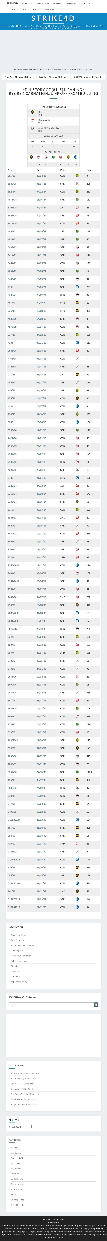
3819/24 (12, 223)
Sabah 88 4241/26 (18, 1099)
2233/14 (12, 485)
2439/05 (12, 692)
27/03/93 (41, 819)
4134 (10, 406)
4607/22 (12, 271)
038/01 (11, 748)
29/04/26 (41, 175)
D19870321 (14, 899)
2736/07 (12, 668)
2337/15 (12, 454)
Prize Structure (17, 940)
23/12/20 (41, 302)
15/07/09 (41, 621)
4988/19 (12, 318)
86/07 (11, 652)
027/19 (11, 334)
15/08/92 (41, 835)
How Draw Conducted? (21, 955)
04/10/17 (41, 390)
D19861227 (14, 907)
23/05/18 (41, 374)
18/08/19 (41, 310)
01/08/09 (41, 613)
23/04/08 (41, 636)
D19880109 (14, 883)
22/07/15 (41, 454)
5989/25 (12, 183)
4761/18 (12, 358)
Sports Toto (86, 3)
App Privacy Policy (19, 981)
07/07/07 (41, 652)
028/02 (11, 732)
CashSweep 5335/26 (19, 1094)
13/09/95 (41, 795)
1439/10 (12, 597)
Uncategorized (17, 1199)
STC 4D (36, 10)
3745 (10, 477)
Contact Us (16, 976)
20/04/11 (41, 581)
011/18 (11, 374)
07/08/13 (41, 517)
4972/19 (12, 326)
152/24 (11, 191)
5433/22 (12, 279)
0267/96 (12, 772)
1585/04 (12, 708)
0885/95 (12, 787)
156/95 (11, 780)
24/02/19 (41, 334)
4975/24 (12, 199)
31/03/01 (41, 748)
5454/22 (12, 263)
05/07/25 (41, 183)
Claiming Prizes (18, 950)
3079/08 (12, 628)
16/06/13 (41, 525)
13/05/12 (41, 549)
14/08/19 (41, 318)
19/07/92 (41, 843)
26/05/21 (41, 287)
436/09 (11, 605)
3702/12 (12, 549)
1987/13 (12, 517)
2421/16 (12, 438)
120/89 (11, 867)
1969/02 (12, 716)
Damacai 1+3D (71, 3)
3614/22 (12, 255)
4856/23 (12, 231)
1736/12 (12, 557)
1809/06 (12, 684)
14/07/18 (41, 366)
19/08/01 (41, 740)
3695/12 (12, 541)
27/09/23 (41, 231)
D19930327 (14, 819)
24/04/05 (41, 692)
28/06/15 (41, 469)
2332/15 (12, 462)
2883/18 (12, 350)
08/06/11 (41, 573)
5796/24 (12, 207)
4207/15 (12, 469)
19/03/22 (41, 279)
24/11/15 (41, 446)
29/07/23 (41, 239)
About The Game (18, 935)
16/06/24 (41, 199)
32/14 (11, 509)
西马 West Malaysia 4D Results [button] (19, 76)
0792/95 (12, 811)
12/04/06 (41, 676)
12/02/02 (41, 732)
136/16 (11, 414)
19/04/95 (41, 803)
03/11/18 (41, 342)
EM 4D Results (43, 3)
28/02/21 (41, 295)
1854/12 (12, 533)
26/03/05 (41, 700)
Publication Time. (85, 69)
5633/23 (12, 247)
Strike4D (12, 3)
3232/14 (12, 501)
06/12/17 (41, 382)
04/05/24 (41, 207)
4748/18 (12, 366)
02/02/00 (41, 756)
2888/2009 (13, 613)
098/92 (11, 835)
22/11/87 (41, 891)
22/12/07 (41, 644)
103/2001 (13, 740)
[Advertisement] (53, 49)
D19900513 (14, 859)
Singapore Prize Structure (22, 945)
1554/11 (12, 589)
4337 (10, 342)
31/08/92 (41, 827)
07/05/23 (41, 247)
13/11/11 (41, 565)
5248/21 (12, 295)
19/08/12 (41, 541)
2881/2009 (13, 621)
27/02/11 (41, 589)
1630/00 (12, 756)
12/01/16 (41, 438)
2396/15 (12, 446)
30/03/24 (41, 215)
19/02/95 (41, 811)
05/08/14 (41, 493)
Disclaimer (15, 966)
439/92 (11, 843)
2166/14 (12, 493)
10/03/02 (41, 724)
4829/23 (12, 239)
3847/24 (12, 215)
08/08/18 (41, 358)
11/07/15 (41, 462)
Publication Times (19, 961)
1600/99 (12, 764)
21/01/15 (41, 477)
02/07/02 (41, 716)
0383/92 (12, 851)
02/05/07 (41, 660)
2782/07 (12, 660)
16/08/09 (41, 605)
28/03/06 (41, 684)
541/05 (11, 700)
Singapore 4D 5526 (19, 1104)
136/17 (11, 390)
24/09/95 (41, 787)
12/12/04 (41, 708)
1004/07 (12, 644)
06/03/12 (41, 557)
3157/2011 (13, 581)
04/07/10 (41, 597)
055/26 (11, 175)
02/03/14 (41, 509)
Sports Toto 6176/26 (20, 1073)
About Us (15, 971)
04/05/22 (41, 263)
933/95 (11, 795)
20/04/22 (41, 271)
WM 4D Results (28, 3)
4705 (10, 287)
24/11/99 (41, 764)
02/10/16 (41, 414)
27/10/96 (41, 772)
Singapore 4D (48, 10)
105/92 (11, 827)
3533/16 (12, 430)
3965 (10, 422)
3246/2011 (13, 565)
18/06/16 (41, 422)
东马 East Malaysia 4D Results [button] (53, 76)
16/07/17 (41, 398)
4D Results (15, 1147)
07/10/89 (41, 867)
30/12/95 (41, 780)
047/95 (11, 803)
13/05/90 (41, 859)
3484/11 (12, 573)
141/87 (11, 891)
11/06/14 (41, 501)
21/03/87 (41, 899)
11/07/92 (41, 851)
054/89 (11, 875)
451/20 (11, 302)
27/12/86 (41, 907)
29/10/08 (41, 628)
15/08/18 (41, 350)
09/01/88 (41, 883)
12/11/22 (41, 255)
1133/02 (12, 724)
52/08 (11, 636)
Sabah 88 (25, 10)
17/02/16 (41, 430)
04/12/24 (41, 191)
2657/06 (12, 676)
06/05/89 (41, 875)
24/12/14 (41, 485)
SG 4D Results (17, 1179)
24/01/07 (41, 668)
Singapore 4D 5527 (19, 1089)
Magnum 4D (57, 3)
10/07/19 (41, 326)
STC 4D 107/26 (17, 1083)
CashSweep (13, 10)
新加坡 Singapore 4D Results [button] (88, 76)
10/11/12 (41, 533)
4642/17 (12, 382)
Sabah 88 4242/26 (18, 1078)
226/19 (11, 310)
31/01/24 (41, 223)
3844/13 (12, 525)
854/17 (11, 398)
